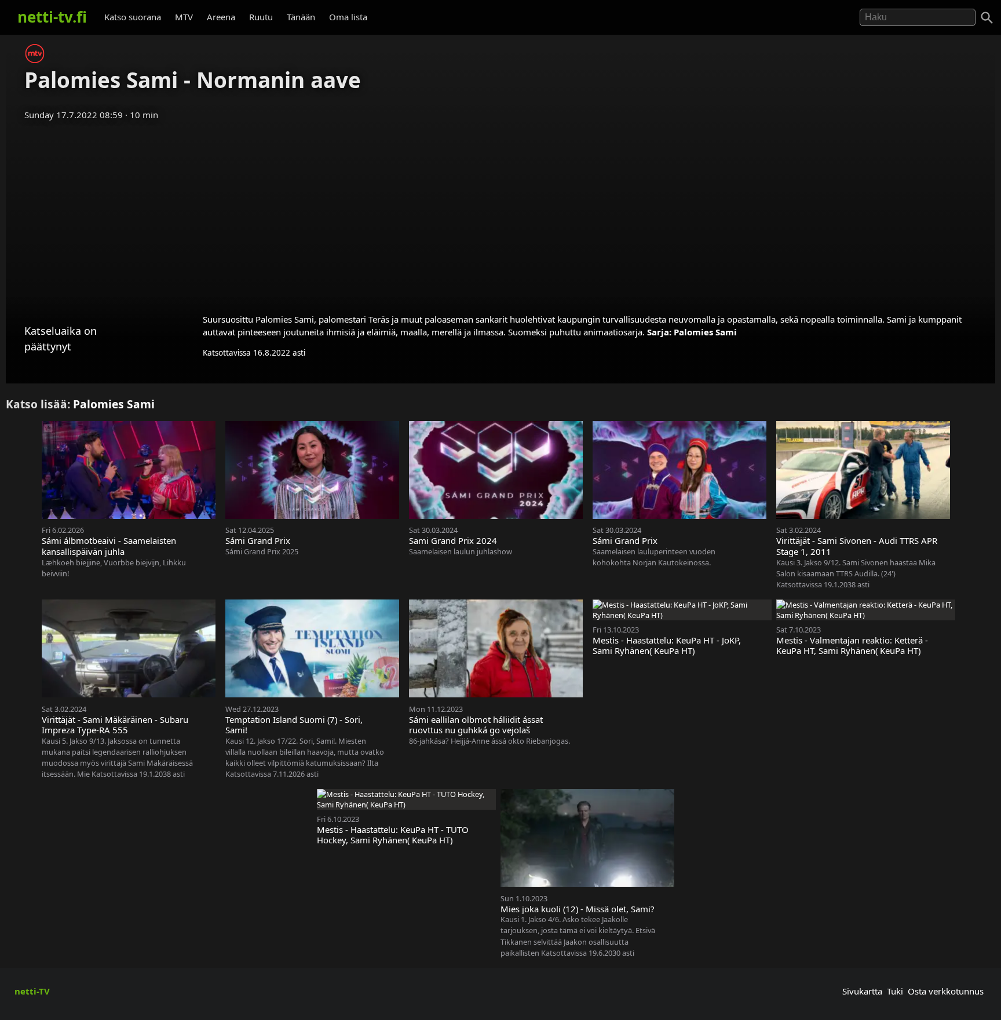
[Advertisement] (500, 213)
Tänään (301, 17)
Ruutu (261, 17)
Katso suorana (132, 17)
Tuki (895, 991)
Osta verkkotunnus (946, 991)
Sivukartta (862, 991)
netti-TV (32, 991)
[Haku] (987, 18)
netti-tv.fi (52, 16)
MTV (184, 17)
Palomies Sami (705, 332)
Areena (221, 17)
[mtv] (34, 59)
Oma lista (348, 17)
